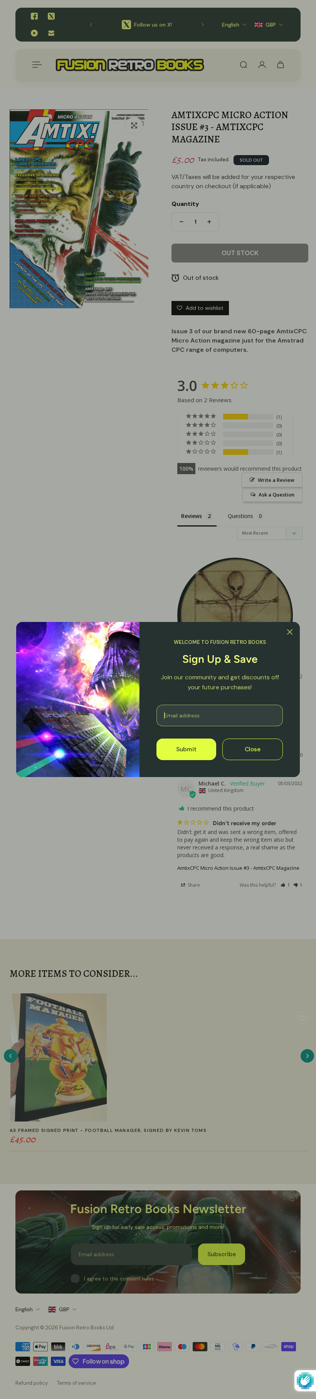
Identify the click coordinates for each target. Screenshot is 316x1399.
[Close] (290, 632)
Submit (186, 749)
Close (253, 749)
